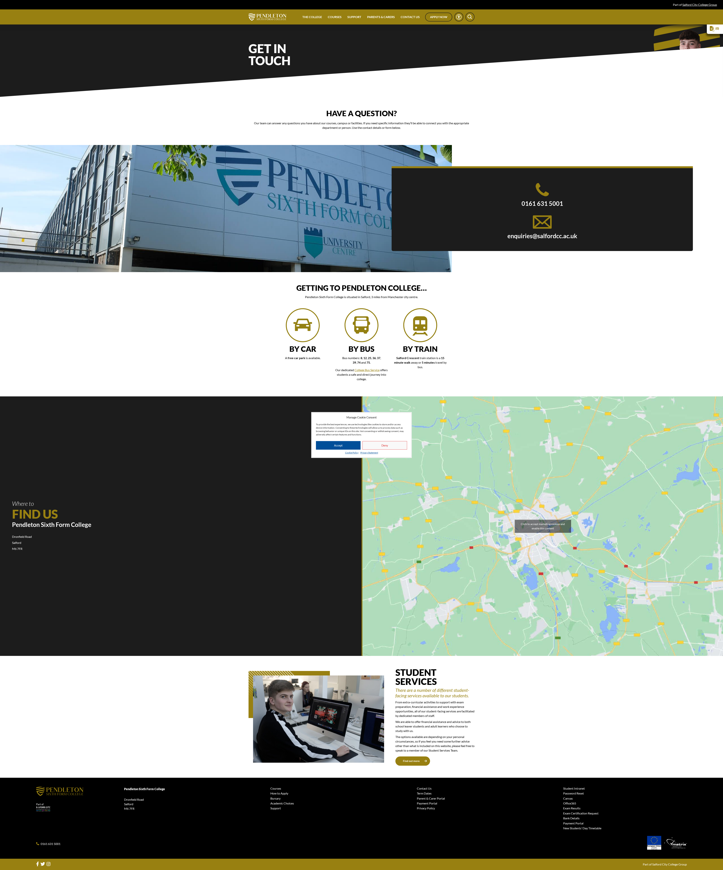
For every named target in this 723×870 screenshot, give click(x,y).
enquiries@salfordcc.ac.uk (542, 236)
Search (469, 16)
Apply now (438, 17)
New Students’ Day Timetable (582, 828)
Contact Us (410, 17)
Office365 (569, 803)
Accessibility (458, 16)
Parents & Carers (381, 17)
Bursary (275, 798)
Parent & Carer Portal (431, 798)
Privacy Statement (369, 453)
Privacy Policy (426, 808)
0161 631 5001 (542, 204)
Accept (338, 445)
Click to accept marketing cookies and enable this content (543, 526)
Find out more (411, 760)
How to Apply (279, 793)
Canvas (568, 798)
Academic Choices (282, 803)
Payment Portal (427, 803)
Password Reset (573, 793)
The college (312, 17)
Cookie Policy (351, 453)
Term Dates (424, 793)
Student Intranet (574, 788)
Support (354, 17)
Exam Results (571, 808)
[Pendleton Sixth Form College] (267, 17)
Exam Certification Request (581, 813)
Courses (335, 17)
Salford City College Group (699, 4)
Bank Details (571, 818)
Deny (384, 445)
